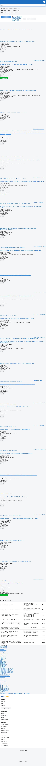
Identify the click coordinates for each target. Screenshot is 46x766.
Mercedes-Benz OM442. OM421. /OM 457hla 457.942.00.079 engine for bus (16, 406)
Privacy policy (4, 726)
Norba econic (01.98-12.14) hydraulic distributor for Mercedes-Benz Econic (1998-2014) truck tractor (10, 628)
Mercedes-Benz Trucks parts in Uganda (7, 693)
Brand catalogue (4, 732)
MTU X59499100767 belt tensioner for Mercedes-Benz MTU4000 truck (11, 610)
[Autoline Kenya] (7, 2)
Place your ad (4, 78)
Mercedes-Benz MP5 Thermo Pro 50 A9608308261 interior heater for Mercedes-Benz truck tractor (20, 159)
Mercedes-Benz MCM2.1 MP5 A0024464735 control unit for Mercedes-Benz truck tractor (18, 475)
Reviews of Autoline (5, 730)
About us (3, 701)
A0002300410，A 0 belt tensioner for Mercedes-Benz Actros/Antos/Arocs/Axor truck (17, 41)
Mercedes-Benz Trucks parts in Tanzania (22, 693)
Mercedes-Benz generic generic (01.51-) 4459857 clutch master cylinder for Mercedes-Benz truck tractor (22, 181)
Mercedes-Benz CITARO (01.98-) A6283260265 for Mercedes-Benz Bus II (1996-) (17, 295)
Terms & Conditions (5, 724)
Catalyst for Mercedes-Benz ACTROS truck (9, 638)
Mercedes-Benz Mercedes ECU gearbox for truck (10, 619)
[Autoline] (1, 8)
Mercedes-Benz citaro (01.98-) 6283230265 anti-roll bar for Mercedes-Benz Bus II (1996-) (19, 518)
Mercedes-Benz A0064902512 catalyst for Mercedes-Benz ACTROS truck (15, 561)
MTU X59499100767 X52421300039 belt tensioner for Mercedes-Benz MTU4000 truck (18, 90)
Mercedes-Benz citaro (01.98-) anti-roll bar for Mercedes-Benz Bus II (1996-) (9, 636)
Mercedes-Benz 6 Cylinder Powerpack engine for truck (11, 583)
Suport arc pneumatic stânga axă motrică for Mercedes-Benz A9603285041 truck (17, 363)
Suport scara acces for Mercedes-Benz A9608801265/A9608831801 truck (15, 275)
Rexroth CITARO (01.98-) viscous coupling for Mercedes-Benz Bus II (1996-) (9, 632)
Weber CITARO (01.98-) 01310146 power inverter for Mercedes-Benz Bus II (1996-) (17, 384)
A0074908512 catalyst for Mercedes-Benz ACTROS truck (12, 540)
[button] (44, 2)
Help (2, 703)
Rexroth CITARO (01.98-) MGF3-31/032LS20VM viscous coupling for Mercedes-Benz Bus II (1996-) (21, 250)
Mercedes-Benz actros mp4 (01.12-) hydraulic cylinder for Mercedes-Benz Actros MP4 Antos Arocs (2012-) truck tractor (11, 623)
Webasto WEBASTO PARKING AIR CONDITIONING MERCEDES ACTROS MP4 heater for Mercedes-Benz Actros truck (11, 642)
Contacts (3, 705)
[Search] (44, 5)
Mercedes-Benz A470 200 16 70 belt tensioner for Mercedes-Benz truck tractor (16, 64)
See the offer (4, 594)
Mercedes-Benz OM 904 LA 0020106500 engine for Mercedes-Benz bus (15, 429)
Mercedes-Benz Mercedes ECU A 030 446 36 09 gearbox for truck (14, 496)
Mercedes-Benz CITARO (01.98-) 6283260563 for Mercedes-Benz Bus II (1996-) (17, 318)
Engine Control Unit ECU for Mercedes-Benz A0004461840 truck (13, 112)
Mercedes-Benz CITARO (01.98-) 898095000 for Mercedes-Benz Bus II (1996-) (16, 453)
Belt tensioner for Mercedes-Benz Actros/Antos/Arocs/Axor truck (7, 605)
